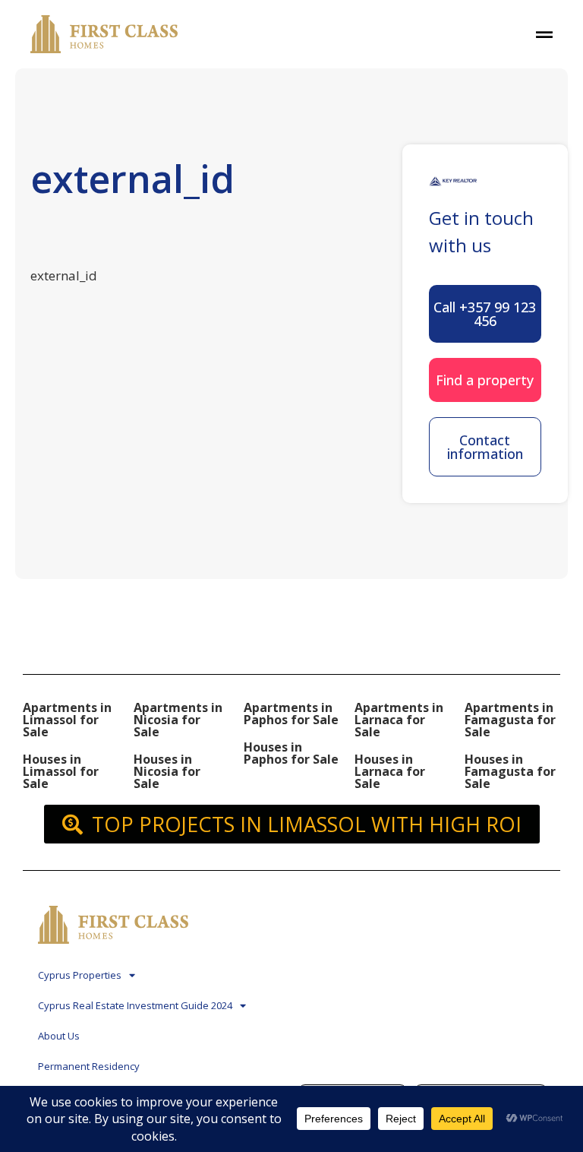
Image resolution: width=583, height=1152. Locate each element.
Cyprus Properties (79, 975)
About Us (59, 1036)
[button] (485, 314)
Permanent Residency (89, 1066)
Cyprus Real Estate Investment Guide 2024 (135, 1005)
